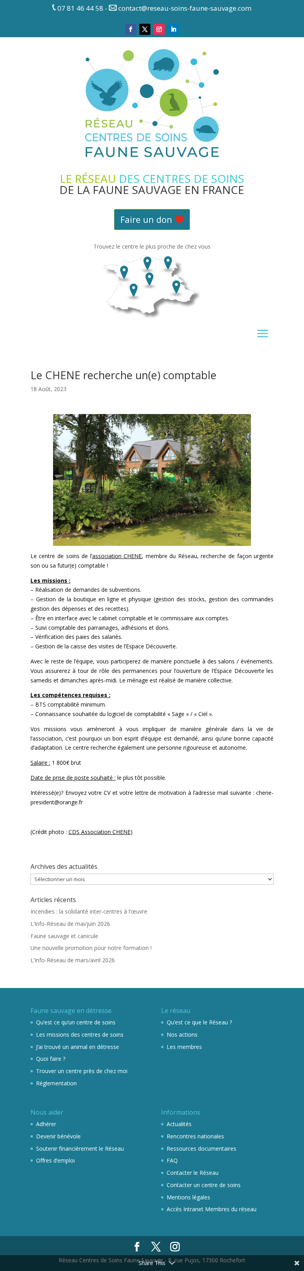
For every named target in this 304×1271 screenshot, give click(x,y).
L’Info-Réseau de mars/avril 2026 (72, 960)
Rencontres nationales (195, 1136)
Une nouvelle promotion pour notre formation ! (91, 948)
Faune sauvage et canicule (64, 936)
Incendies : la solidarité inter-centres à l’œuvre (88, 911)
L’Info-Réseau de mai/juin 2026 (70, 923)
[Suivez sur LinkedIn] (173, 29)
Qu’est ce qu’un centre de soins (76, 1022)
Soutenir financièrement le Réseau (80, 1148)
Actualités (179, 1124)
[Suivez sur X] (144, 29)
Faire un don (146, 219)
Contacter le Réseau (192, 1172)
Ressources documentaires (201, 1148)
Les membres (184, 1047)
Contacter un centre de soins (204, 1185)
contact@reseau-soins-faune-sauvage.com (184, 8)
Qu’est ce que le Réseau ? (199, 1022)
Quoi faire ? (50, 1058)
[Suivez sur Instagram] (159, 29)
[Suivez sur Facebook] (130, 29)
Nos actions (182, 1034)
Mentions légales (188, 1197)
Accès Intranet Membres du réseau (211, 1209)
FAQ (172, 1160)
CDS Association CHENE (99, 832)
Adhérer (46, 1124)
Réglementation (56, 1083)
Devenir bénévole (58, 1136)
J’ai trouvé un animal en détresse (77, 1047)
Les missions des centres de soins (80, 1034)
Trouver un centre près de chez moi (81, 1071)
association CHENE (117, 556)
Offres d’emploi (55, 1160)
